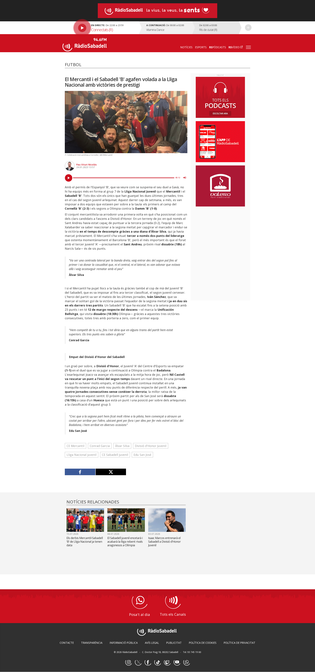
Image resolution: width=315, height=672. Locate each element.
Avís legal (152, 643)
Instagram (128, 662)
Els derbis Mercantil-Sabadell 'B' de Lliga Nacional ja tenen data (84, 541)
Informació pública (124, 643)
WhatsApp (186, 662)
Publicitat (174, 643)
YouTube (177, 662)
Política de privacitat (239, 643)
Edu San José (142, 455)
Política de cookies (202, 643)
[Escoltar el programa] (100, 27)
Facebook (148, 662)
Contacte (67, 643)
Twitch (167, 662)
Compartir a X (110, 472)
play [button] (68, 178)
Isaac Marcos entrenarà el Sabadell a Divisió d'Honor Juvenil (164, 541)
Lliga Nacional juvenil (81, 455)
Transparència (91, 643)
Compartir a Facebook (80, 472)
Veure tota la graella (248, 27)
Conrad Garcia (100, 446)
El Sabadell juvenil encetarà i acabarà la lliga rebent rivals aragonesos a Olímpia (125, 541)
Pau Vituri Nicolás (86, 164)
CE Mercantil (75, 446)
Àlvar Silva (122, 446)
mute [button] (184, 177)
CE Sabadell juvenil (115, 455)
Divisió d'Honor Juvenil (150, 446)
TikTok (157, 662)
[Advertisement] (220, 230)
